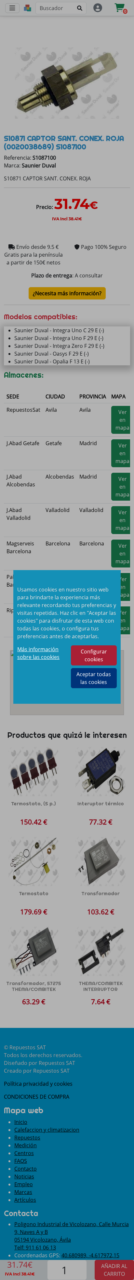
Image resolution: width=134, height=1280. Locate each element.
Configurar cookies (94, 655)
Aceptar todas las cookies (93, 678)
